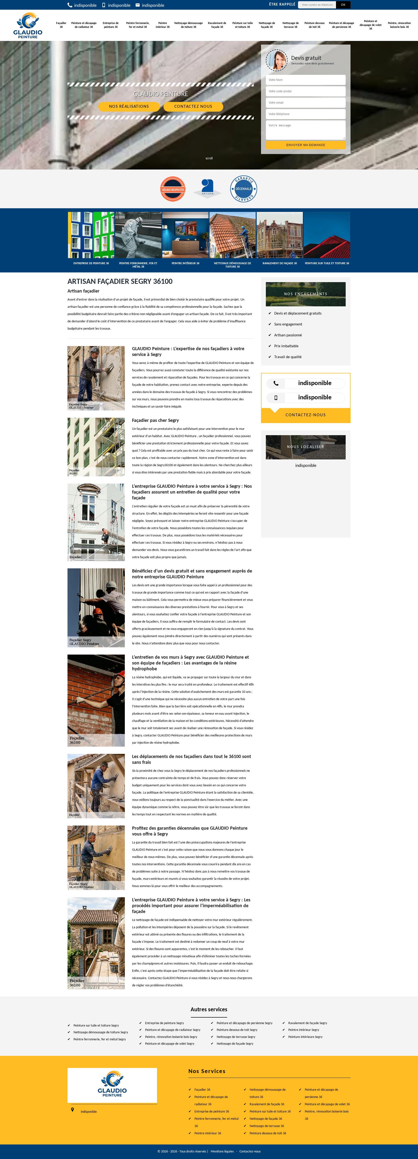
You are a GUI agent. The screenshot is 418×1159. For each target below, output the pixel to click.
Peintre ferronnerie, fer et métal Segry (100, 1039)
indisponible (85, 5)
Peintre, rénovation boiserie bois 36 (399, 25)
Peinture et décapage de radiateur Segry (172, 1030)
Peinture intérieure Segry (305, 1037)
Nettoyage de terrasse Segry (236, 1037)
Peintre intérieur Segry (303, 1030)
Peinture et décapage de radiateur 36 (84, 25)
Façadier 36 (61, 25)
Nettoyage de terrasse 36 (291, 25)
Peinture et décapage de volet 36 (370, 25)
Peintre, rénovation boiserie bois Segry (171, 1037)
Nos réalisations (129, 106)
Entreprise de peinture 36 (111, 25)
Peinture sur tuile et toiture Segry (96, 1026)
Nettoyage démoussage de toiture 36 (188, 25)
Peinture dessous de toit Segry (237, 1030)
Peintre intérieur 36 (163, 25)
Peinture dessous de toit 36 (315, 25)
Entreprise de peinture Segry (164, 1023)
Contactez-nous (250, 1151)
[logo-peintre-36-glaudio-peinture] (28, 25)
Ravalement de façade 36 (217, 25)
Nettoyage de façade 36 (267, 25)
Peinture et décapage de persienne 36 (341, 25)
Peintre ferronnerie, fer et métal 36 (137, 25)
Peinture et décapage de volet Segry (169, 1044)
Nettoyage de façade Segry (235, 1044)
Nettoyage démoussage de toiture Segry (101, 1032)
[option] (91, 238)
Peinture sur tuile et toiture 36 (242, 25)
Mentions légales (222, 1151)
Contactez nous (193, 106)
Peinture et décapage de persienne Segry (244, 1023)
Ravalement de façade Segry (307, 1023)
